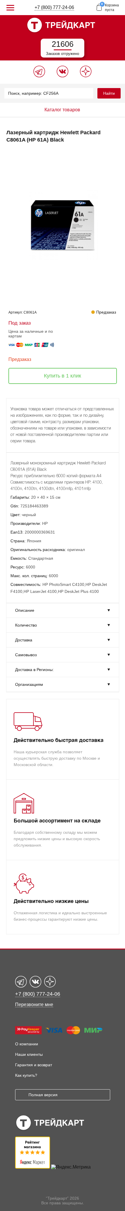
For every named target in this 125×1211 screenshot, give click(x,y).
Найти (109, 93)
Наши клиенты (29, 1054)
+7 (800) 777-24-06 (54, 7)
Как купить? (26, 1075)
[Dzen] (86, 75)
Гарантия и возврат (33, 1064)
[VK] (62, 75)
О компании (26, 1044)
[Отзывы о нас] (32, 1167)
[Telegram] (39, 75)
